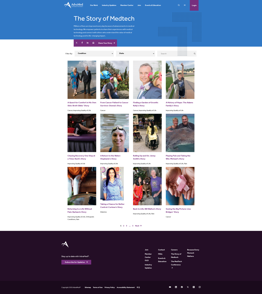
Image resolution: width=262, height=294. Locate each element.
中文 (138, 287)
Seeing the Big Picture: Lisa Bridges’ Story (178, 210)
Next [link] (137, 226)
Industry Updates (109, 5)
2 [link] (123, 226)
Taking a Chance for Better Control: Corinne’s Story (112, 205)
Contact (161, 250)
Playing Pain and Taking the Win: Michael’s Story (178, 157)
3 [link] (126, 226)
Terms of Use (98, 287)
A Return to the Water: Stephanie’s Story (110, 157)
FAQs (160, 254)
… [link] (129, 226)
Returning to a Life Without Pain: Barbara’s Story (80, 210)
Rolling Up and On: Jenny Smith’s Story (144, 157)
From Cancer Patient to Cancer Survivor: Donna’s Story (114, 104)
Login (194, 5)
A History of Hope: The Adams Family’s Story (179, 104)
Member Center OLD (148, 257)
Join (139, 5)
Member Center (126, 5)
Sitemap (88, 287)
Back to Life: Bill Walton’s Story (147, 209)
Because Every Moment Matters (193, 253)
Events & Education (153, 5)
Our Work (94, 5)
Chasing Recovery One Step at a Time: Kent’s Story (81, 157)
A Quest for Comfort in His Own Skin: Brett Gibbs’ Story (82, 104)
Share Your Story (105, 43)
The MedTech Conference (176, 263)
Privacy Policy (110, 287)
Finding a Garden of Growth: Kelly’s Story (145, 104)
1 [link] (120, 226)
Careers (174, 250)
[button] (94, 54)
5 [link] (132, 226)
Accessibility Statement (126, 287)
